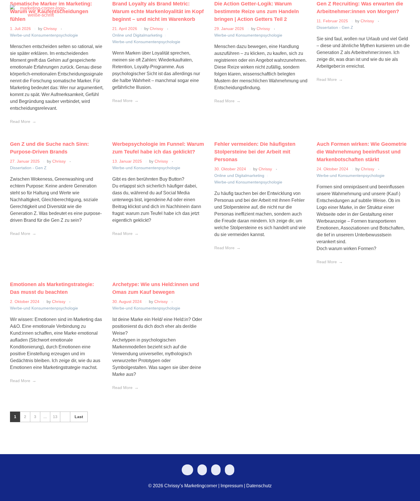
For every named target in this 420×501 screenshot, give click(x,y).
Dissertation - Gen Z (28, 167)
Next (65, 417)
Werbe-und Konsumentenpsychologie (146, 167)
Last (79, 417)
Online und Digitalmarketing (239, 175)
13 (55, 417)
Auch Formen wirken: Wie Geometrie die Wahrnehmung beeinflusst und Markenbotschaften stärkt (362, 151)
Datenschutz (259, 485)
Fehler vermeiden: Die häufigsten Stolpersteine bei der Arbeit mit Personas (254, 151)
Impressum (232, 485)
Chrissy (59, 161)
